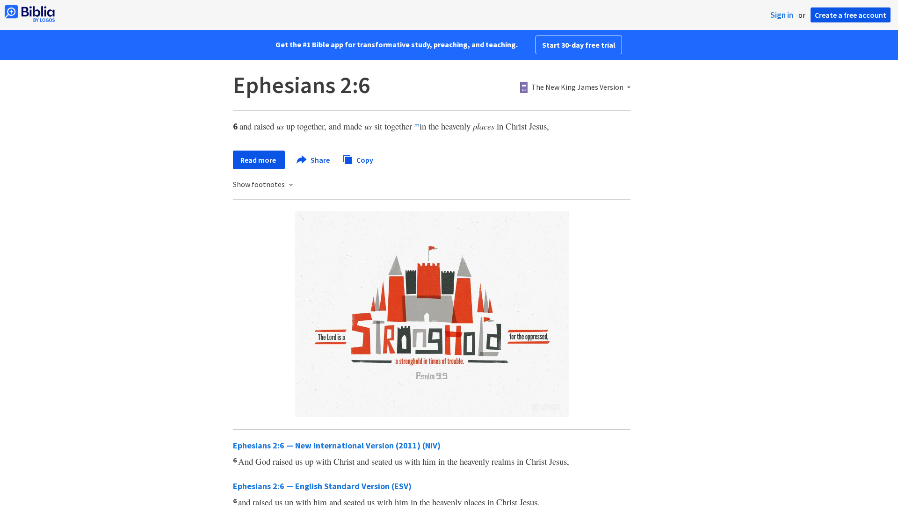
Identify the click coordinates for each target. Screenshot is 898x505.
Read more (258, 160)
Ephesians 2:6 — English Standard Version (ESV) (322, 486)
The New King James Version (577, 87)
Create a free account (850, 15)
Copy (364, 159)
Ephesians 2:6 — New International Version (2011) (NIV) (337, 445)
